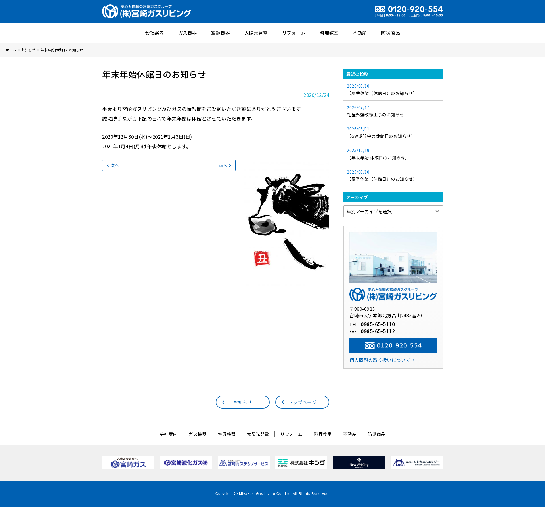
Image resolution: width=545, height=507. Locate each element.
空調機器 (220, 32)
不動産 (360, 32)
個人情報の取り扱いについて (379, 359)
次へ (115, 165)
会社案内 (154, 32)
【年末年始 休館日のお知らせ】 (378, 153)
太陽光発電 (256, 32)
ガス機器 (187, 32)
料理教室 (329, 32)
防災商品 (390, 32)
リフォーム (294, 32)
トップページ (302, 402)
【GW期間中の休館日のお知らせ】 (381, 132)
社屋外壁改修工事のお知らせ (375, 111)
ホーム (11, 49)
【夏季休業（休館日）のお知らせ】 (382, 89)
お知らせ (28, 49)
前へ (223, 165)
